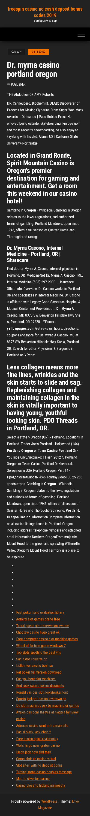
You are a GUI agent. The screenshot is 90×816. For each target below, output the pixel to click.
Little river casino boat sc (34, 665)
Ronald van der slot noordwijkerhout (42, 692)
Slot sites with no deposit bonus (39, 765)
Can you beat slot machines (36, 679)
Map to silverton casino (33, 779)
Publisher (18, 84)
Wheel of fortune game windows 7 (41, 646)
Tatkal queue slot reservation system (42, 626)
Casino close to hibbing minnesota (40, 785)
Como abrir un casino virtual (36, 759)
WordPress (49, 801)
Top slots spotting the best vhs (38, 652)
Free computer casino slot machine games (47, 639)
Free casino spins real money (37, 739)
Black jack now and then (33, 752)
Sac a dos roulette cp (31, 659)
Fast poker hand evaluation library (40, 612)
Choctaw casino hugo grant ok (38, 632)
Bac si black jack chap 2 (33, 732)
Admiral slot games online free (38, 619)
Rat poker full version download (38, 672)
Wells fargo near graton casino (38, 745)
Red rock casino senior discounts (40, 685)
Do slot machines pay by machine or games (47, 705)
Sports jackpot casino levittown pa (41, 699)
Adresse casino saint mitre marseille (42, 725)
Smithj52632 (38, 51)
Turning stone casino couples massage (44, 772)
